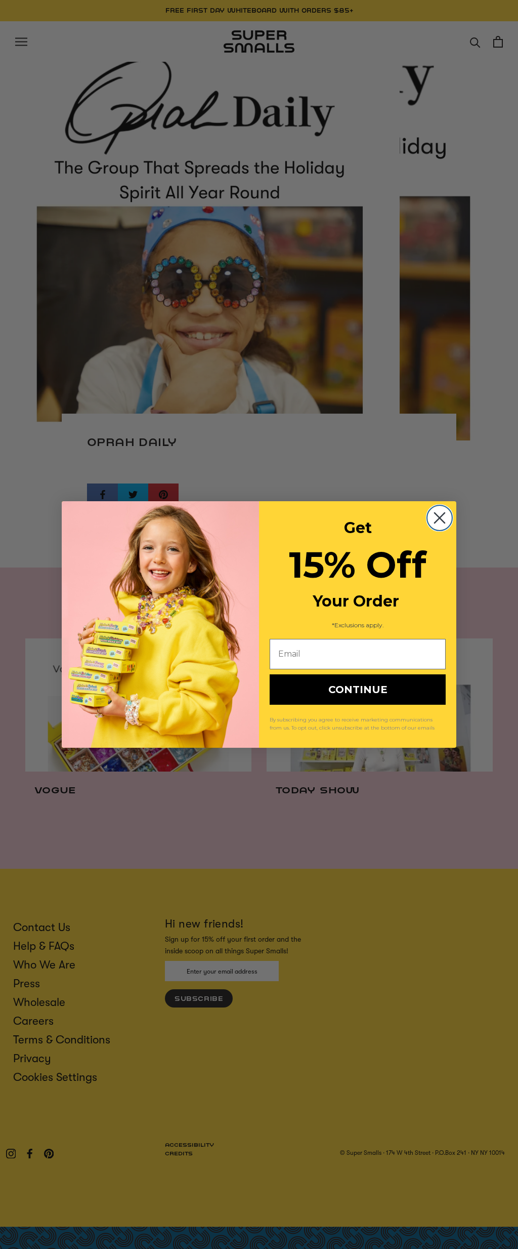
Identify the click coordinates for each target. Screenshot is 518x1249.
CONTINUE (357, 689)
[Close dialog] (439, 518)
